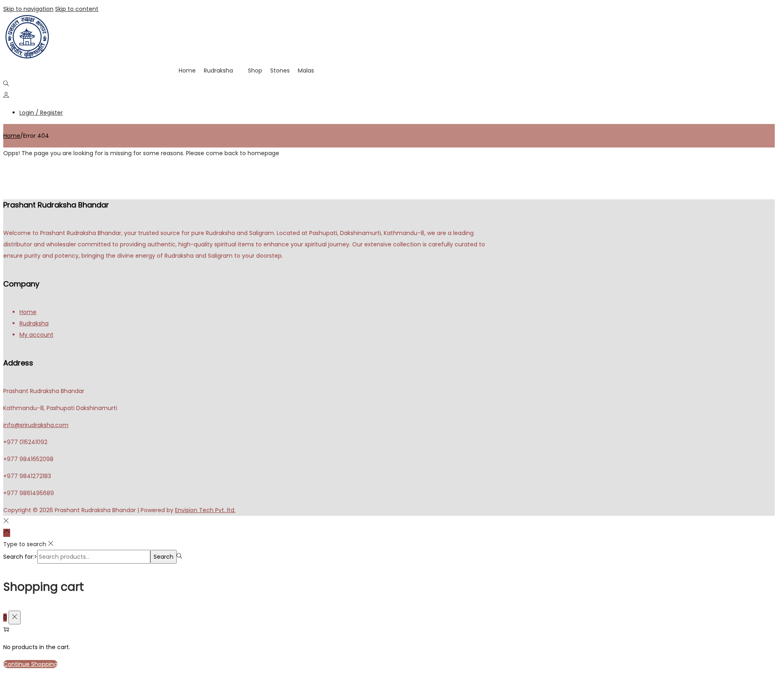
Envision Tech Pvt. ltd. (205, 510)
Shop (255, 70)
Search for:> (20, 557)
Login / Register (41, 113)
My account (36, 335)
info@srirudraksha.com (35, 425)
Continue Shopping (30, 664)
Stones (280, 70)
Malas (306, 70)
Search (163, 557)
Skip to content (76, 9)
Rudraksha (218, 70)
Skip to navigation (28, 9)
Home (187, 70)
